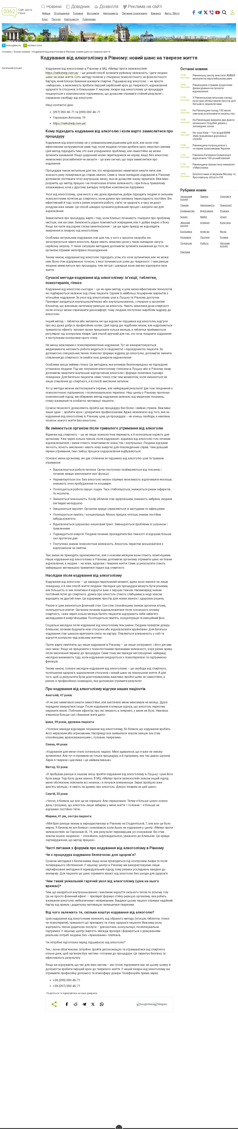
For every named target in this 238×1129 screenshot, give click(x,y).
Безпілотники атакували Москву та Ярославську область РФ (214, 176)
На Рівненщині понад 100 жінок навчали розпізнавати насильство (214, 112)
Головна (78, 13)
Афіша (46, 13)
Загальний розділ (186, 198)
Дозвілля (108, 6)
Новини (54, 6)
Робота (204, 243)
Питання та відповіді (134, 13)
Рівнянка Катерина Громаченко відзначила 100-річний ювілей (212, 157)
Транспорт (226, 205)
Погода (56, 19)
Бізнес (184, 217)
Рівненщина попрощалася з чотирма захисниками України (211, 147)
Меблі (203, 217)
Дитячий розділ (225, 245)
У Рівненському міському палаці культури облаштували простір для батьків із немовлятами (214, 100)
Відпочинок (206, 211)
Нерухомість (110, 13)
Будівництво (187, 211)
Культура (225, 222)
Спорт (223, 217)
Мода (223, 231)
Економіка (186, 231)
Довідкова (89, 19)
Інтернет (205, 222)
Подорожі (186, 243)
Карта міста (71, 19)
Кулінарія (185, 237)
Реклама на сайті (145, 6)
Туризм (184, 205)
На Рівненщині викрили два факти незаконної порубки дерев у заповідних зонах (213, 123)
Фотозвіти (93, 13)
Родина (224, 237)
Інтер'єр (204, 231)
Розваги (224, 211)
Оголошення (61, 13)
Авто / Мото (172, 13)
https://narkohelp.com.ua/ (62, 73)
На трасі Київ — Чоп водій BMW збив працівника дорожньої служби (211, 136)
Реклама (185, 252)
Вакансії (156, 13)
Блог (45, 19)
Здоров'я (225, 196)
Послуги (205, 237)
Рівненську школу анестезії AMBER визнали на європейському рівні (214, 77)
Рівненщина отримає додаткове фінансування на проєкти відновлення (212, 88)
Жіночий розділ (185, 224)
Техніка (204, 196)
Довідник (80, 6)
